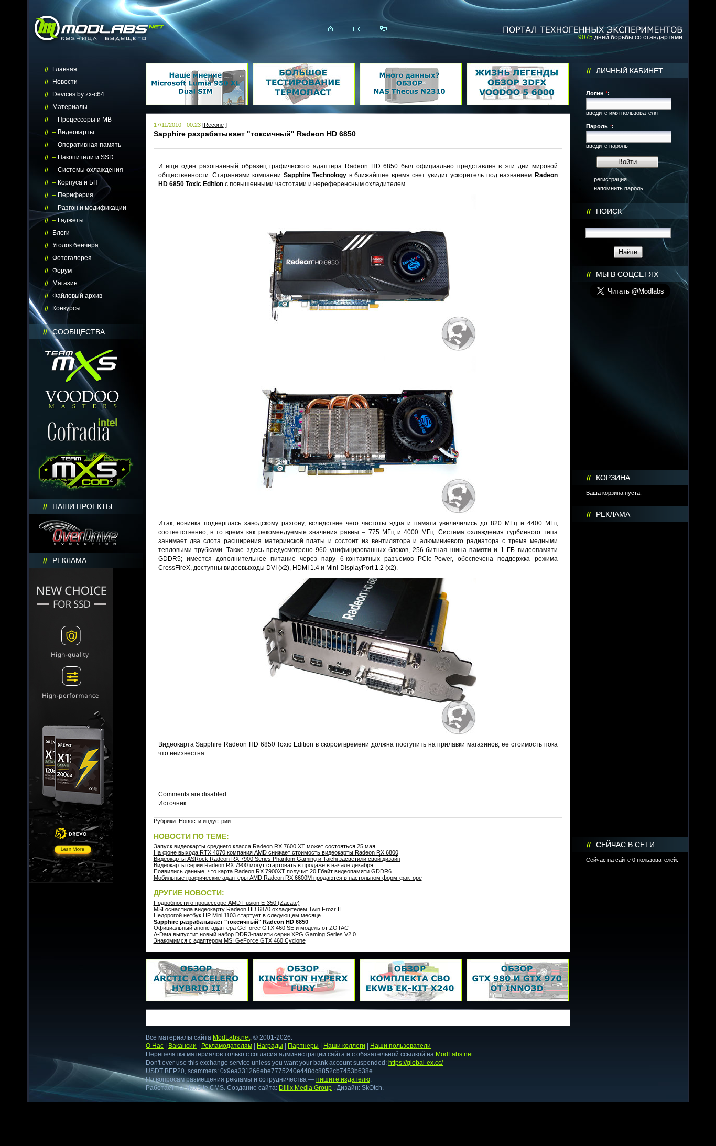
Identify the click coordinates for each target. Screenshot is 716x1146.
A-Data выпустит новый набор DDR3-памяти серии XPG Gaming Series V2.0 (255, 934)
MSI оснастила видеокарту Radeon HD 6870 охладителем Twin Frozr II (247, 909)
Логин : (598, 93)
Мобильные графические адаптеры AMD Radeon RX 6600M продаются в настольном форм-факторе (288, 877)
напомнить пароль (618, 188)
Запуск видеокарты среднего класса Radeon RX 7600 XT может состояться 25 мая (264, 846)
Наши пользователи (400, 1046)
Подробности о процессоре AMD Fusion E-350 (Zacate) (227, 903)
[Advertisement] (630, 679)
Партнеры (303, 1046)
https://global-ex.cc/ (415, 1062)
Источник (172, 803)
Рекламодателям (226, 1046)
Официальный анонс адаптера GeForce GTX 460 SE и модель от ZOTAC (251, 928)
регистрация (610, 179)
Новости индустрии (205, 821)
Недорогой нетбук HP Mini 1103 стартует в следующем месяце (237, 915)
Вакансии (182, 1046)
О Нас (155, 1046)
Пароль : (600, 126)
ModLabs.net (231, 1037)
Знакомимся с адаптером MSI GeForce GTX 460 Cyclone (230, 940)
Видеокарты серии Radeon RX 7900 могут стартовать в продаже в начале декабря (263, 865)
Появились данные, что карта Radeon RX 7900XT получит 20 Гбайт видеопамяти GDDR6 (273, 871)
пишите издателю (343, 1079)
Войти (627, 162)
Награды (270, 1046)
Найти (628, 252)
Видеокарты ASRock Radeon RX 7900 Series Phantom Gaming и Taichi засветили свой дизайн (277, 859)
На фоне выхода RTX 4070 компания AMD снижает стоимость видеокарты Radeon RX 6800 (276, 852)
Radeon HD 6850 (371, 166)
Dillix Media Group (305, 1087)
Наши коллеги (344, 1046)
